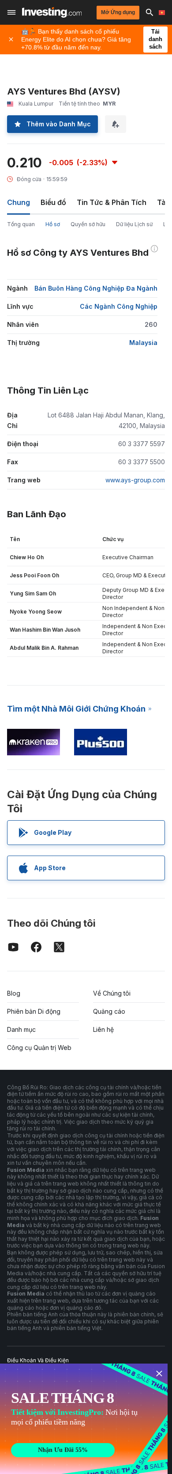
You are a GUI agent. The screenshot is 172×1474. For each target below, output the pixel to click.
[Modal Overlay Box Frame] (84, 1419)
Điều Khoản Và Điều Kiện (38, 1360)
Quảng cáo (109, 1011)
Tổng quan (21, 224)
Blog (13, 993)
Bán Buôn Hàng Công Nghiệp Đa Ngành (95, 288)
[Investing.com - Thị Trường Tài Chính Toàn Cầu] (52, 12)
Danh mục (21, 1029)
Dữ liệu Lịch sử (134, 224)
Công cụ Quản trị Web (39, 1047)
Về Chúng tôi (112, 993)
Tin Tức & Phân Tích (111, 202)
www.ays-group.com (135, 480)
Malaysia (143, 342)
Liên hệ (103, 1029)
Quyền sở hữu (88, 224)
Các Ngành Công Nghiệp (118, 306)
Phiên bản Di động (33, 1011)
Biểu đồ (53, 202)
